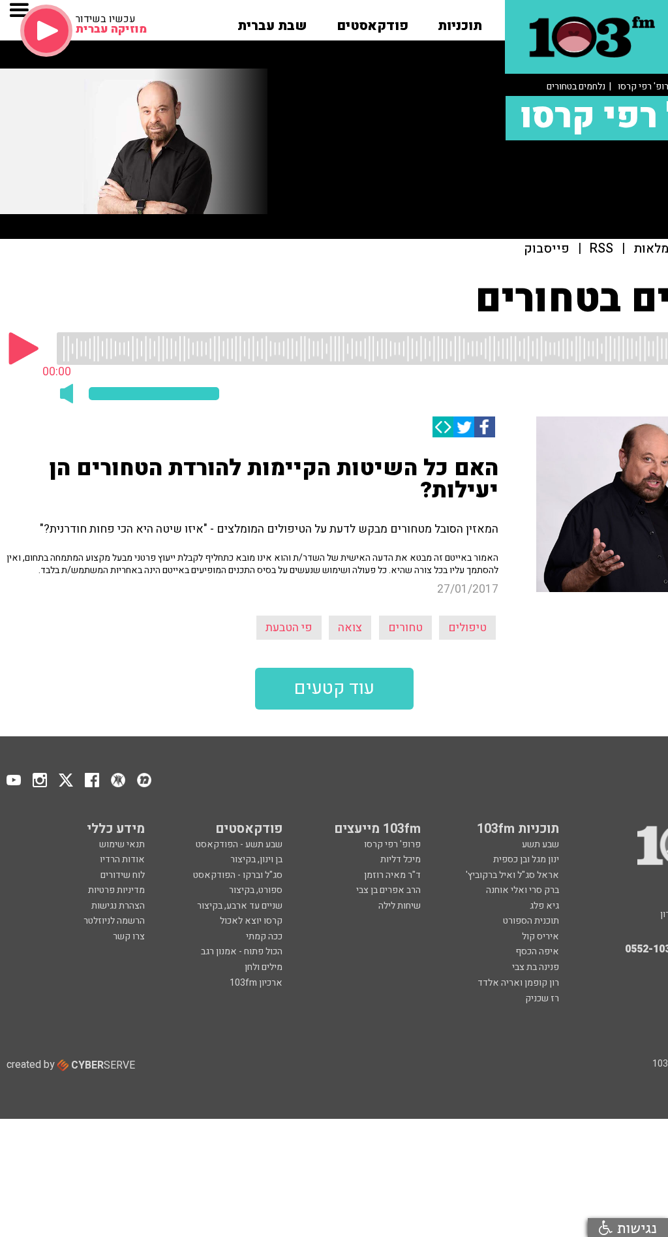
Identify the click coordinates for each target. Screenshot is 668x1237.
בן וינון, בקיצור (256, 859)
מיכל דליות (400, 859)
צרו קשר (129, 936)
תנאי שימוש (122, 844)
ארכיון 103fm (256, 983)
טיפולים (467, 627)
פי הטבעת (289, 627)
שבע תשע (540, 844)
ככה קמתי (264, 936)
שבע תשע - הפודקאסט (239, 844)
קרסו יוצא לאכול (251, 921)
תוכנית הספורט (531, 921)
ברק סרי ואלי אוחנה (522, 890)
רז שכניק (542, 998)
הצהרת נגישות (118, 906)
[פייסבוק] (484, 426)
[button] (460, 21)
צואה (350, 627)
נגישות (635, 1227)
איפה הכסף (537, 951)
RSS (601, 249)
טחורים (405, 627)
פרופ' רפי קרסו (392, 844)
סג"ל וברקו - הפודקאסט (237, 875)
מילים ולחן (263, 967)
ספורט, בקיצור (255, 890)
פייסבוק (546, 249)
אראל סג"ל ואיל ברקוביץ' (512, 875)
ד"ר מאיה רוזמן (392, 875)
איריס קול (540, 936)
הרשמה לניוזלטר (114, 921)
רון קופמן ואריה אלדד (518, 983)
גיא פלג (544, 906)
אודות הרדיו (122, 859)
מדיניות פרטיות (116, 890)
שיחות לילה (399, 906)
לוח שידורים (122, 875)
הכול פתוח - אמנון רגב (241, 951)
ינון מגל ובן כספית (526, 859)
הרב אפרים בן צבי (388, 890)
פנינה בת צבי (535, 967)
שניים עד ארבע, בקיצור (239, 906)
